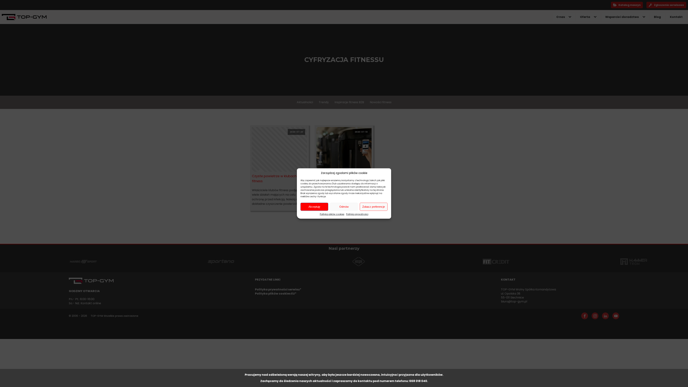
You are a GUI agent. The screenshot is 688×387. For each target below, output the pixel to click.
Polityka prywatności (357, 214)
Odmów (344, 206)
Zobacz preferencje (373, 206)
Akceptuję (314, 206)
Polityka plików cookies (332, 214)
